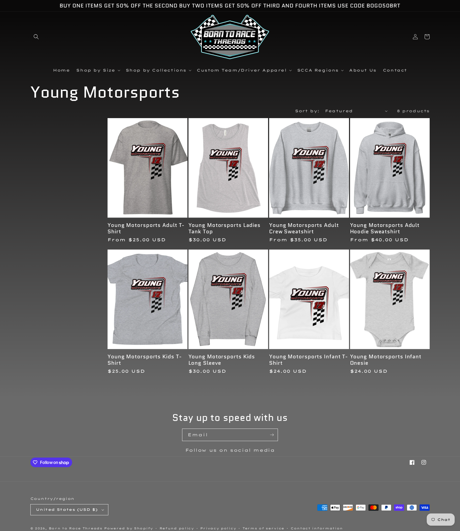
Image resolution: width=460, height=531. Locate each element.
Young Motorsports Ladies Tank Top (224, 228)
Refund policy (176, 528)
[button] (36, 37)
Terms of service (263, 528)
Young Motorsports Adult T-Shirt (146, 228)
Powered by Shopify (128, 528)
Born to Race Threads (75, 528)
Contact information (317, 528)
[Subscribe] (272, 435)
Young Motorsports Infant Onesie (386, 360)
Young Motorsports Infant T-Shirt (308, 360)
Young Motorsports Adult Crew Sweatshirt (304, 228)
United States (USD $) (67, 509)
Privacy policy (218, 528)
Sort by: (307, 111)
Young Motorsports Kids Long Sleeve (221, 360)
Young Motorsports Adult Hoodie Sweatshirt (385, 228)
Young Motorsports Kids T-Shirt (145, 360)
